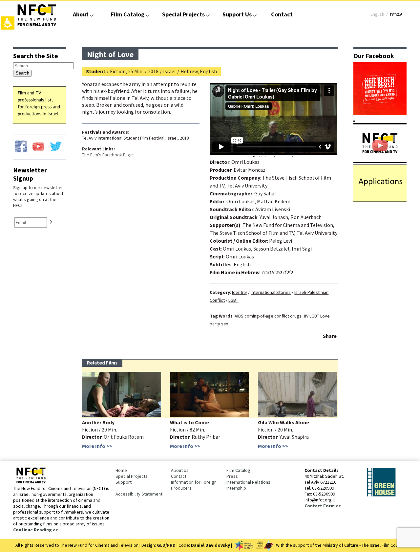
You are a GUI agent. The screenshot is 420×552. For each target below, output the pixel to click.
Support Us (237, 14)
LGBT (233, 300)
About (81, 14)
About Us (180, 470)
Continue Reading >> (35, 530)
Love (325, 316)
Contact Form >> (322, 506)
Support (124, 482)
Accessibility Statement (139, 494)
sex (224, 324)
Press (232, 476)
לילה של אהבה (277, 272)
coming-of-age (258, 316)
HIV (305, 316)
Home (121, 470)
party (215, 324)
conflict (281, 316)
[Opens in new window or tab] (380, 113)
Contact (282, 14)
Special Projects (183, 14)
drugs (296, 316)
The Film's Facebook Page (107, 155)
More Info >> (97, 446)
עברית (396, 14)
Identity (239, 292)
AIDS (239, 316)
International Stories (271, 292)
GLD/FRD (166, 545)
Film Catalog (127, 14)
